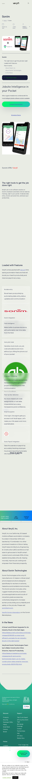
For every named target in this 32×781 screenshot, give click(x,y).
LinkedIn (5, 745)
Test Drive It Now (11, 78)
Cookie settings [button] (7, 777)
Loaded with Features (10, 63)
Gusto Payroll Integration (11, 441)
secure (22, 270)
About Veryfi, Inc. (10, 68)
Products (6, 717)
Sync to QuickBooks (10, 391)
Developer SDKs (8, 722)
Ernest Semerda (25, 27)
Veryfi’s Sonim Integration (11, 612)
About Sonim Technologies (13, 70)
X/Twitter (6, 748)
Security (5, 720)
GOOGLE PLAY (26, 517)
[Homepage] (16, 3)
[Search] (28, 3)
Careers (5, 729)
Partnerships (21, 731)
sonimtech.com (7, 608)
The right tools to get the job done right (16, 61)
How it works (8, 65)
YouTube (5, 750)
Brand (5, 731)
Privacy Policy (15, 774)
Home (5, 20)
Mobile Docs (20, 738)
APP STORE (16, 517)
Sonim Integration (9, 318)
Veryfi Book (6, 727)
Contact (19, 728)
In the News (9, 73)
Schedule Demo (16, 115)
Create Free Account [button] (16, 104)
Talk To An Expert (22, 717)
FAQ (18, 733)
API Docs (20, 736)
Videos (5, 724)
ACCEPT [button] (15, 777)
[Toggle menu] (3, 3)
